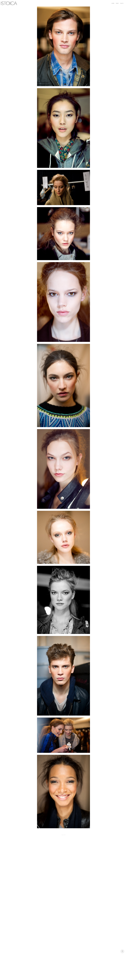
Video (117, 3)
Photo (121, 3)
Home (113, 3)
